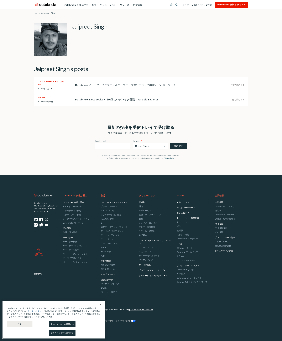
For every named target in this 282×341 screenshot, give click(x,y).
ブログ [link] (37, 13)
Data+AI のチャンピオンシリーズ (192, 282)
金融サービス (145, 210)
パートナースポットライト (75, 254)
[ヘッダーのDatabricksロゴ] (46, 4)
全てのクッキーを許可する (62, 332)
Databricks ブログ (185, 269)
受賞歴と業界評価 (223, 245)
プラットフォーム (109, 206)
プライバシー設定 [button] (123, 321)
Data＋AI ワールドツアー (188, 252)
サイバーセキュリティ (149, 255)
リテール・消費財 (147, 231)
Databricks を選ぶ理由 (76, 4)
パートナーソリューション (75, 262)
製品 (94, 4)
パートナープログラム (73, 245)
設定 (19, 324)
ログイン (185, 4)
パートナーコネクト (110, 292)
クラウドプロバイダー (73, 258)
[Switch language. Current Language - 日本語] (171, 4)
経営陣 (218, 210)
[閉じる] (100, 304)
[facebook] (41, 219)
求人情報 (219, 232)
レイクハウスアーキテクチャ (76, 218)
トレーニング (183, 222)
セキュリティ (107, 251)
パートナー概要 (70, 241)
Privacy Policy (169, 158)
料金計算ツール (108, 269)
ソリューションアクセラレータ (153, 275)
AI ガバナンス (145, 251)
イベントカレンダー (186, 260)
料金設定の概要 (108, 265)
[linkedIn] (36, 219)
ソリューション (108, 4)
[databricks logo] (43, 195)
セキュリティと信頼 (224, 251)
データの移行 (145, 265)
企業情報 (137, 4)
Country (137, 141)
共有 (103, 255)
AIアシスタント (108, 210)
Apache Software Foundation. (140, 309)
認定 (179, 226)
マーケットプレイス (110, 283)
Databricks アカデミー (187, 238)
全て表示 (143, 235)
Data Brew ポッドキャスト (189, 278)
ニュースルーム (222, 241)
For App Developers (72, 206)
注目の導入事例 (70, 232)
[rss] (36, 225)
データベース (107, 239)
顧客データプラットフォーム (114, 227)
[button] (176, 4)
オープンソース (108, 274)
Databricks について (224, 206)
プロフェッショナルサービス (152, 270)
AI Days (180, 256)
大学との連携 (183, 234)
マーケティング (146, 259)
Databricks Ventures (224, 214)
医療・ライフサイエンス (150, 214)
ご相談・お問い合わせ (201, 4)
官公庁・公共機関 (147, 227)
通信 (141, 206)
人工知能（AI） (108, 218)
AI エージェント (146, 247)
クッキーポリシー (35, 311)
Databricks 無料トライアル (231, 4)
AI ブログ (181, 273)
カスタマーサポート (186, 207)
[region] (53, 320)
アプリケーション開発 (111, 214)
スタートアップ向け (72, 214)
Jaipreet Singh (49, 13)
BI (101, 223)
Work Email (101, 141)
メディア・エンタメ (148, 223)
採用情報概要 (221, 228)
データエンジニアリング (112, 231)
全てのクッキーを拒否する (62, 324)
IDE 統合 (105, 288)
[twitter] (46, 219)
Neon (103, 247)
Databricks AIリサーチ (73, 223)
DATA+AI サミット (185, 248)
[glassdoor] (41, 225)
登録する (178, 146)
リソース (124, 4)
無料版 (180, 230)
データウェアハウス (110, 235)
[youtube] (46, 225)
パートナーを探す (71, 249)
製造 (141, 218)
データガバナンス (109, 243)
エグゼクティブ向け (72, 210)
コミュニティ (183, 213)
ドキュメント (183, 202)
